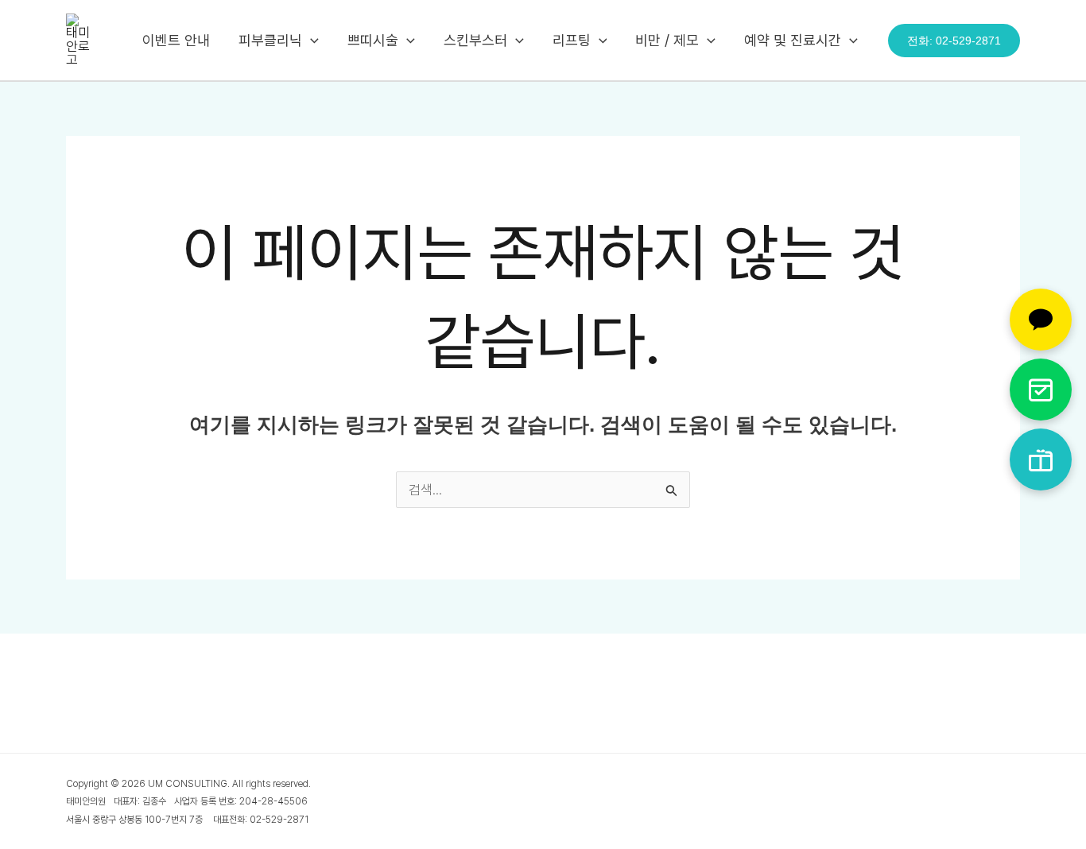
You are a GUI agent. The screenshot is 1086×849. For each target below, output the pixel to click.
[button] (310, 40)
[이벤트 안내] (1041, 459)
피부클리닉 (270, 40)
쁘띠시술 (372, 40)
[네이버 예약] (1041, 390)
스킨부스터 (475, 40)
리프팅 (572, 40)
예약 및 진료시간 (792, 40)
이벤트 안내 (176, 40)
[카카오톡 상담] (1041, 320)
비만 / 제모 (667, 40)
